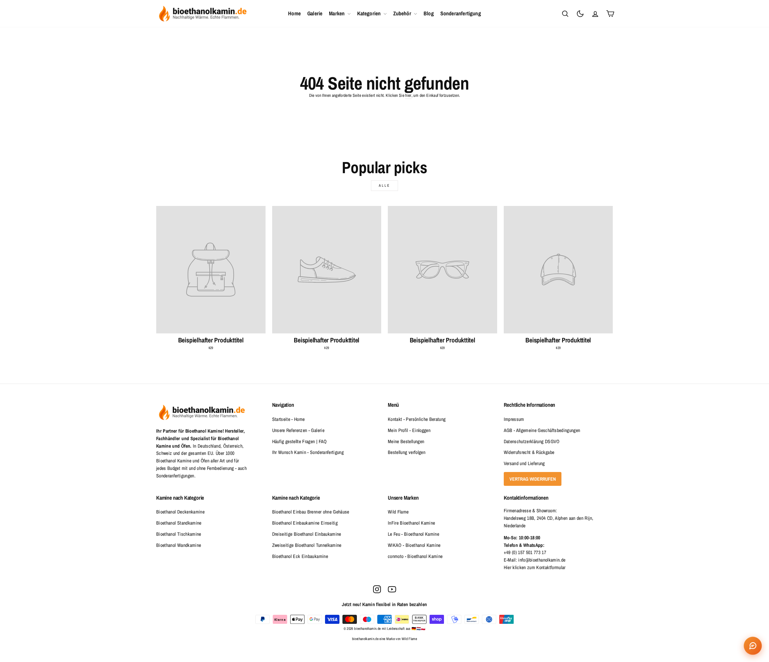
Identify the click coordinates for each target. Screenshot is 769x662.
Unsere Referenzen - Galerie (298, 430)
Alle (384, 185)
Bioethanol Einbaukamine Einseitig (305, 522)
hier (408, 95)
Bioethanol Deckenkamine (180, 511)
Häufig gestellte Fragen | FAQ (299, 441)
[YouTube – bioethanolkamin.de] (392, 589)
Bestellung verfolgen (406, 452)
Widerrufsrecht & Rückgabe (529, 452)
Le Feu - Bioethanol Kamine (413, 534)
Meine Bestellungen (406, 441)
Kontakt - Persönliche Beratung (417, 419)
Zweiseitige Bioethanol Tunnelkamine (307, 545)
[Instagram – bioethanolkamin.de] (376, 589)
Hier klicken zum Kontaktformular (535, 567)
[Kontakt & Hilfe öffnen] (753, 646)
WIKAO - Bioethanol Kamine (414, 545)
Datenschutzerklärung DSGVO (532, 441)
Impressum (514, 419)
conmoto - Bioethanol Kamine (415, 556)
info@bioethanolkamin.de (541, 559)
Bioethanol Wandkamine (178, 545)
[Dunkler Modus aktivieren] (580, 13)
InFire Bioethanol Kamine (411, 522)
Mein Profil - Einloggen (409, 430)
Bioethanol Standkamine (179, 522)
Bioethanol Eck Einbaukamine (300, 556)
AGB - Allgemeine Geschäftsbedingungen (542, 430)
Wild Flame (398, 511)
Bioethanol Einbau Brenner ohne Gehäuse (310, 511)
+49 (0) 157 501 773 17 (525, 552)
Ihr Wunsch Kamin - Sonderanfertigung (308, 452)
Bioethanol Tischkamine (178, 534)
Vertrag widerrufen (532, 479)
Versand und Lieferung (524, 463)
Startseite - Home (288, 419)
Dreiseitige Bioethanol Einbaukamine (306, 534)
